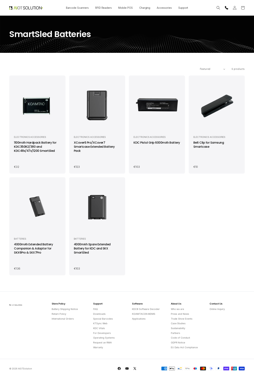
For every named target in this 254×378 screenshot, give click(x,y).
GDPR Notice (178, 342)
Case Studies (178, 323)
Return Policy (59, 314)
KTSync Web (100, 323)
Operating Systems (104, 337)
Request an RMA (102, 342)
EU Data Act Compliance (184, 347)
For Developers (102, 333)
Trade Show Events (181, 318)
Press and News (180, 314)
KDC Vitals (99, 328)
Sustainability (178, 328)
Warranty (98, 347)
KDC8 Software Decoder (146, 309)
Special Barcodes (103, 318)
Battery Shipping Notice (65, 309)
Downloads (99, 314)
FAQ (95, 309)
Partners (175, 333)
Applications (139, 318)
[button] (77, 8)
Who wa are (177, 309)
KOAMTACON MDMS (143, 314)
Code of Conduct (180, 337)
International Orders (63, 318)
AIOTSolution (25, 368)
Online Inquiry (217, 309)
